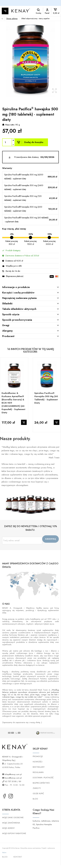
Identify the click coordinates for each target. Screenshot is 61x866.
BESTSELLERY (39, 767)
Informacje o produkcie (16, 287)
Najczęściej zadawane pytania (19, 298)
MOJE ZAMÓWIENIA (11, 822)
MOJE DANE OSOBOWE (13, 817)
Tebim (4, 852)
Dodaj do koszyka (33, 142)
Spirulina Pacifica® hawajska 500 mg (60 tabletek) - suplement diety (46, 397)
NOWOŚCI (37, 761)
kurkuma (36, 820)
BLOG (35, 798)
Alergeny (7, 330)
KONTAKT (17, 856)
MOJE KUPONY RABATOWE (14, 833)
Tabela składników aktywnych (19, 309)
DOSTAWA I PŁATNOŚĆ (43, 777)
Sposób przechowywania (17, 320)
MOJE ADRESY (8, 828)
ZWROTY (37, 788)
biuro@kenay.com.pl (13, 777)
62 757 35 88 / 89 (13, 781)
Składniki (7, 303)
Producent (8, 336)
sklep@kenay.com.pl (13, 774)
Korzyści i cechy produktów (18, 292)
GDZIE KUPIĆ (38, 793)
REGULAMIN (38, 772)
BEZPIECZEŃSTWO (41, 782)
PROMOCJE (38, 756)
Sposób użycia (10, 314)
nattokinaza (45, 820)
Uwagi (5, 325)
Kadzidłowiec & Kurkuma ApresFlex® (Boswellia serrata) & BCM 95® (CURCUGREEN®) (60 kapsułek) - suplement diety (13, 402)
